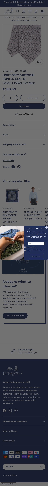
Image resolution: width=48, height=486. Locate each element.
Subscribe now (36, 256)
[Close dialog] (47, 228)
